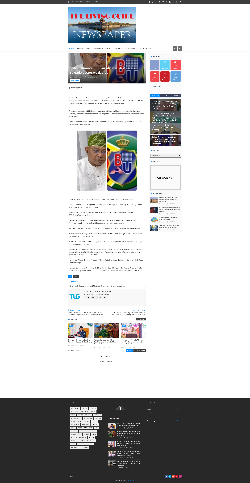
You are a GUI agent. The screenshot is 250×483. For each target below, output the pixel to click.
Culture (80, 415)
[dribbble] (166, 1)
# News (75, 276)
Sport (73, 444)
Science (74, 441)
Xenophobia (84, 447)
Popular (155, 95)
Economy (88, 415)
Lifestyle (95, 424)
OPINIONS (80, 48)
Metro (80, 428)
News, (97, 77)
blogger (129, 350)
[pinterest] (159, 1)
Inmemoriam (75, 424)
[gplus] (156, 1)
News (70, 325)
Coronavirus (84, 411)
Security (82, 441)
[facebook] (149, 1)
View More (141, 319)
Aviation (84, 408)
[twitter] (152, 1)
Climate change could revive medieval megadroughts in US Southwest (168, 199)
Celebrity (74, 411)
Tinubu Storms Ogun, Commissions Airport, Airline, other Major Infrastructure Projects (128, 453)
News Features (76, 434)
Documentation (145, 48)
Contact (95, 2)
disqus (135, 350)
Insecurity (85, 424)
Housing (94, 421)
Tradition (74, 447)
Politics (74, 437)
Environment (88, 418)
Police (94, 434)
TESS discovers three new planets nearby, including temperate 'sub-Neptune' (169, 209)
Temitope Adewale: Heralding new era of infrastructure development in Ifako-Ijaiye (128, 463)
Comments (175, 95)
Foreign (80, 421)
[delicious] (180, 1)
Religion (91, 437)
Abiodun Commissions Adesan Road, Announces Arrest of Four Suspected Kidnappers (105, 342)
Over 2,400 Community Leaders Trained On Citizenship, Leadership (80, 341)
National (74, 431)
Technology (89, 444)
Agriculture (75, 408)
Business (93, 408)
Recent (165, 95)
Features (98, 418)
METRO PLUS (98, 48)
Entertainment (76, 418)
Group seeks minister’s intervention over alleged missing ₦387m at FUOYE (164, 127)
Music (97, 428)
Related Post (73, 319)
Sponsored (91, 441)
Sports (80, 444)
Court (93, 411)
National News (85, 431)
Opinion (86, 434)
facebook (142, 350)
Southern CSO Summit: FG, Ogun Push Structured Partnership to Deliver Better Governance (132, 342)
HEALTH (107, 48)
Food (73, 421)
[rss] (169, 1)
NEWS (88, 48)
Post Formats (129, 48)
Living (73, 428)
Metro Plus (88, 428)
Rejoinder (82, 437)
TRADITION (116, 48)
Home (81, 2)
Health (87, 421)
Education (97, 415)
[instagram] (176, 1)
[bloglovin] (163, 1)
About (88, 2)
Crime (73, 415)
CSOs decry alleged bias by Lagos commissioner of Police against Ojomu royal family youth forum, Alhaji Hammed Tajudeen (164, 118)
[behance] (173, 1)
